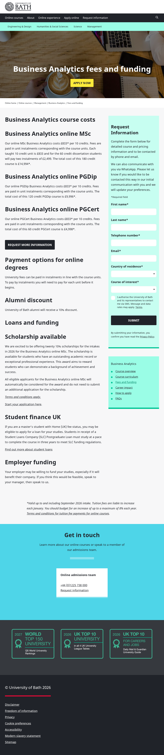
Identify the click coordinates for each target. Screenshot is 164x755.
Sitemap (10, 742)
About (30, 18)
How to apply (123, 393)
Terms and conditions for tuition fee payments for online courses (68, 513)
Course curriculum (126, 376)
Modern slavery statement (23, 736)
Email (116, 251)
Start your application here (23, 404)
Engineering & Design (19, 26)
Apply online (71, 18)
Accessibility (13, 729)
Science (78, 26)
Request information (95, 18)
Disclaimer (12, 704)
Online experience (49, 18)
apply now (82, 83)
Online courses (14, 18)
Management (94, 26)
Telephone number (125, 235)
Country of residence (127, 266)
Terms (138, 307)
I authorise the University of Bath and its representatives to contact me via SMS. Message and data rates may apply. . (135, 302)
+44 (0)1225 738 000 (74, 585)
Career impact (124, 387)
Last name (119, 220)
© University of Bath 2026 (28, 687)
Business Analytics (57, 103)
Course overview (125, 371)
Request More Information (30, 245)
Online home (10, 103)
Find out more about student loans (29, 449)
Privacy (10, 717)
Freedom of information (21, 711)
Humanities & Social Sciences (52, 26)
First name (119, 204)
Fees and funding (125, 382)
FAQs (118, 398)
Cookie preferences (18, 723)
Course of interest (125, 282)
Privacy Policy (147, 336)
